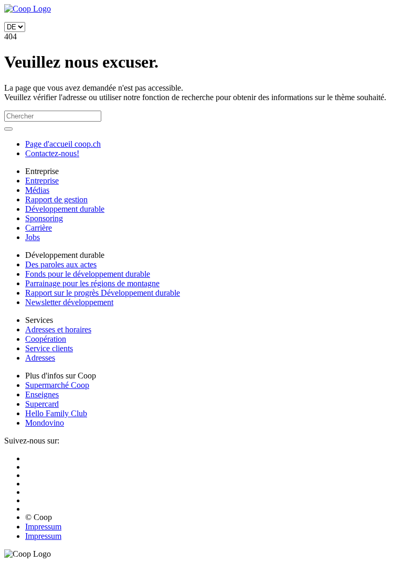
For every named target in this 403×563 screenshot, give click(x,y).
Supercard (42, 403)
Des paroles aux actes (61, 264)
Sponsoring (44, 218)
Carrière (38, 227)
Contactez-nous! (52, 153)
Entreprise (42, 180)
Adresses (40, 357)
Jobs (32, 237)
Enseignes (42, 394)
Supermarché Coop (57, 385)
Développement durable (64, 208)
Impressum (43, 526)
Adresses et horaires (58, 329)
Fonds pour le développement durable (87, 273)
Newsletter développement (69, 302)
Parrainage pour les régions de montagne (92, 283)
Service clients (49, 348)
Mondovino (44, 422)
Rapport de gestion (56, 199)
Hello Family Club (56, 413)
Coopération (45, 338)
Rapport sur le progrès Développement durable (102, 292)
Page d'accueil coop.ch (63, 143)
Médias (37, 190)
